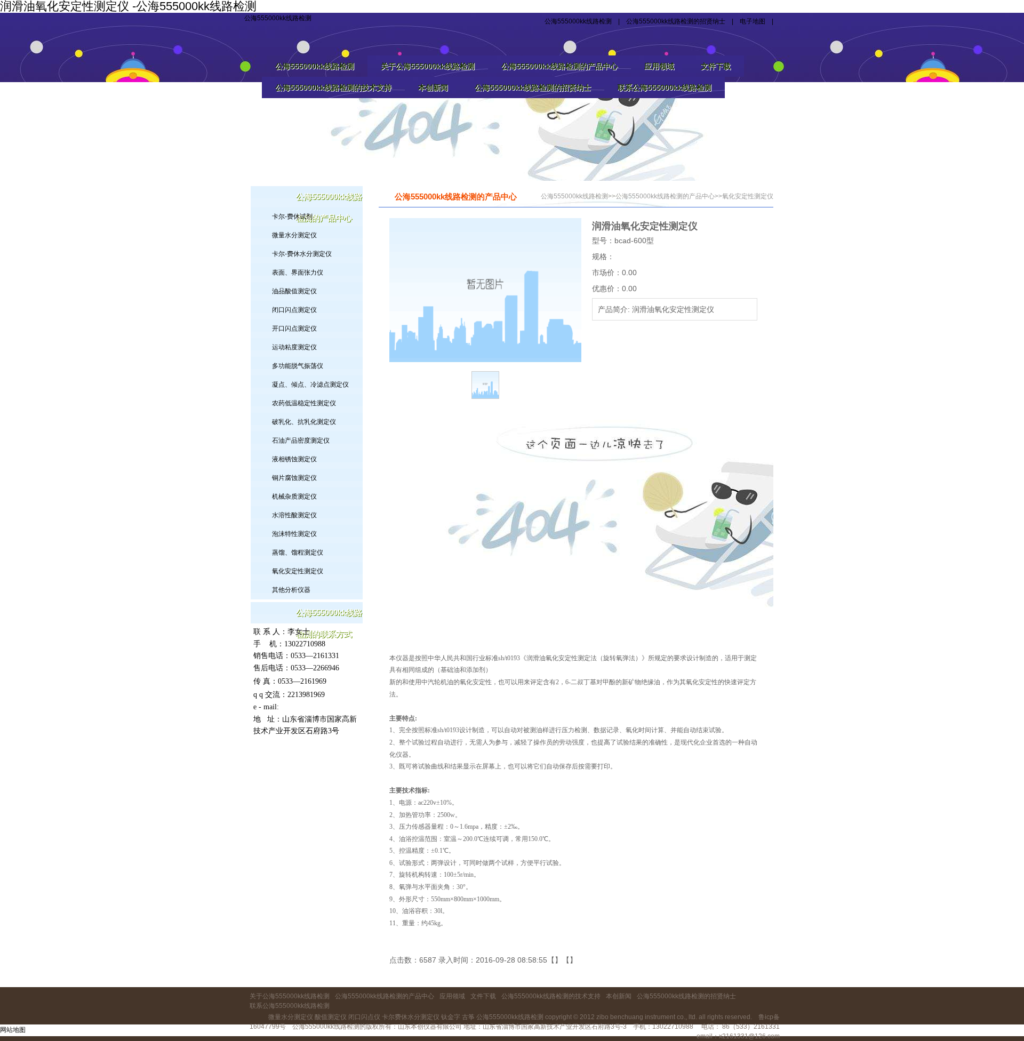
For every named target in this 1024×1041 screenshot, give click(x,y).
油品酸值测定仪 (294, 291)
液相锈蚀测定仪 (294, 459)
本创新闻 (433, 87)
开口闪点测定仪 (294, 328)
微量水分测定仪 (294, 235)
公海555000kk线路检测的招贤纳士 (675, 21)
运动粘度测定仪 (294, 347)
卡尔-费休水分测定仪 (302, 254)
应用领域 (659, 66)
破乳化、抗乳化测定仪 (304, 422)
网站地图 (13, 1030)
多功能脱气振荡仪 (297, 366)
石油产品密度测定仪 (301, 440)
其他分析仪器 (291, 590)
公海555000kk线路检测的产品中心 (559, 66)
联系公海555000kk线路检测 (664, 87)
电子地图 (752, 21)
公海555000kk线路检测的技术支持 (333, 87)
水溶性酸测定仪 (294, 515)
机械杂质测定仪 (294, 496)
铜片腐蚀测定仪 (294, 478)
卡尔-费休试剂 (292, 216)
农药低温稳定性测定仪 (304, 403)
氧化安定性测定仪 (297, 571)
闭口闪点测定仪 (294, 310)
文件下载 (716, 66)
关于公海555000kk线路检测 (428, 66)
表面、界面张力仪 (297, 272)
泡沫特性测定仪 (294, 534)
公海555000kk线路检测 (277, 18)
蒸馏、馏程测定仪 (297, 552)
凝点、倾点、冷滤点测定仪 (310, 384)
